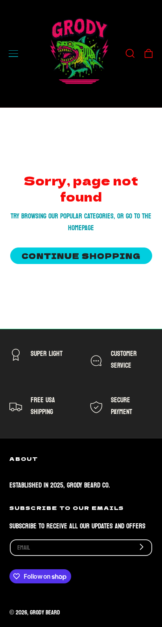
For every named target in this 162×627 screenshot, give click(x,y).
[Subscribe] (142, 547)
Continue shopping (81, 255)
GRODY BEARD (45, 612)
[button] (13, 53)
